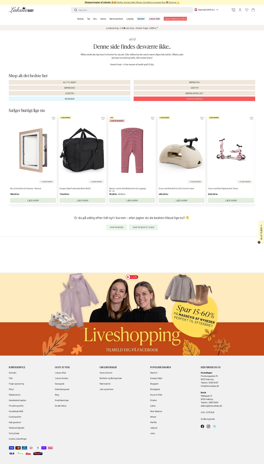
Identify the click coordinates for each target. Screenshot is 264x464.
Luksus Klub (60, 372)
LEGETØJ (69, 93)
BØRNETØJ (194, 82)
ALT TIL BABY (69, 82)
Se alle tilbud (60, 405)
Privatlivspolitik (16, 405)
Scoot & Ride (156, 394)
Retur (11, 389)
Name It (153, 372)
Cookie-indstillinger (18, 438)
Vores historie (106, 372)
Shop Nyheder (116, 227)
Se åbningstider (208, 419)
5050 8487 (213, 382)
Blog (57, 394)
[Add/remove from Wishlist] (53, 118)
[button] (253, 10)
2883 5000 (213, 402)
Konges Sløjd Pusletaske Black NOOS (75, 188)
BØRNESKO (69, 87)
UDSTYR (194, 87)
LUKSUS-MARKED (194, 98)
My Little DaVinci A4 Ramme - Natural (25, 188)
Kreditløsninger (62, 400)
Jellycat (153, 427)
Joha (152, 433)
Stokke (153, 400)
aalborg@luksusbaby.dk (211, 405)
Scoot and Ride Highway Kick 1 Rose (223, 188)
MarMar (153, 422)
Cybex (153, 405)
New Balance (156, 411)
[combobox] (132, 10)
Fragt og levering (16, 383)
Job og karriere (106, 389)
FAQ (11, 378)
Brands (80, 18)
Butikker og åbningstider (111, 378)
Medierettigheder (16, 427)
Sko (95, 18)
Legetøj (130, 18)
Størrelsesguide (62, 389)
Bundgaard (155, 389)
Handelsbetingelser (17, 400)
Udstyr (103, 18)
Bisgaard (154, 383)
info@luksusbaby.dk (210, 386)
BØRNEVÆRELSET (194, 93)
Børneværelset (116, 18)
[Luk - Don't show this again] (259, 242)
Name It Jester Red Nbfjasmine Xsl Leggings (127, 188)
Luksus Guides (61, 378)
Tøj (88, 18)
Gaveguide (59, 383)
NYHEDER (69, 98)
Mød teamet (105, 383)
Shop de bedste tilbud (143, 227)
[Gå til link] (132, 314)
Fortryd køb (14, 433)
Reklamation (14, 394)
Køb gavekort (15, 422)
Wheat (153, 416)
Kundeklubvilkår (16, 411)
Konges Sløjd (156, 378)
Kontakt (12, 372)
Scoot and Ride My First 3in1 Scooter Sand (176, 188)
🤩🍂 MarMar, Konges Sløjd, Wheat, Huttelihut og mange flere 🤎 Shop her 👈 (132, 2)
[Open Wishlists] (246, 10)
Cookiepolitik (15, 416)
